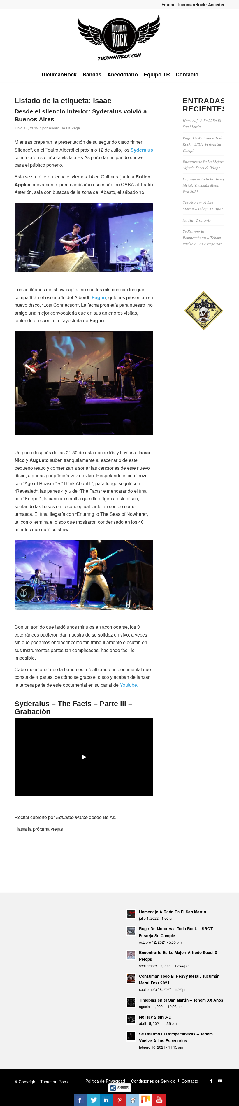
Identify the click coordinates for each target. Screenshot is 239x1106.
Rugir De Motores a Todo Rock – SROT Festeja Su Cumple (203, 144)
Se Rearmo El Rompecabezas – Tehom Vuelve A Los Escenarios (202, 237)
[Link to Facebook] (211, 1080)
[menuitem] (191, 4)
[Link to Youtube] (220, 1080)
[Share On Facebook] (80, 1100)
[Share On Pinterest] (119, 1100)
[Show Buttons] (119, 1089)
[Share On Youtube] (159, 1100)
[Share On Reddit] (132, 1100)
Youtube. (129, 684)
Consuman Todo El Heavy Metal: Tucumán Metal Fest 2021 (203, 185)
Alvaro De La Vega (64, 128)
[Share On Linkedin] (106, 1100)
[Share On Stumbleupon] (145, 1100)
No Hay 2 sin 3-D (197, 220)
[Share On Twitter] (93, 1100)
